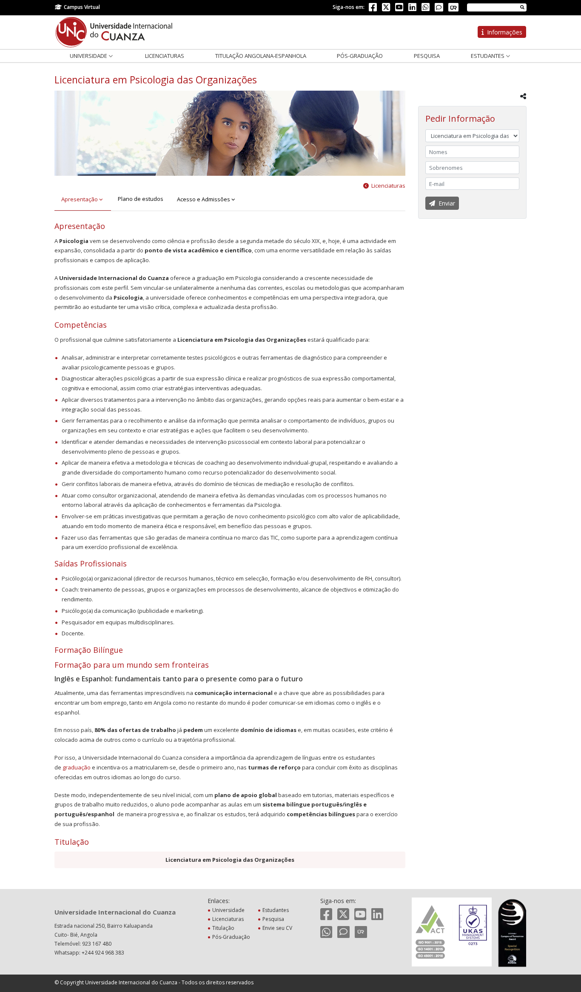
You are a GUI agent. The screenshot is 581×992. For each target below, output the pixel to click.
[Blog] (439, 7)
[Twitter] (386, 8)
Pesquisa (427, 56)
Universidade (89, 56)
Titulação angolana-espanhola (260, 56)
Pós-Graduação (360, 56)
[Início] (114, 31)
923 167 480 (96, 943)
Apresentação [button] (80, 199)
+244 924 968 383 (103, 952)
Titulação (223, 928)
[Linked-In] (412, 8)
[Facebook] (373, 8)
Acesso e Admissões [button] (204, 199)
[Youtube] (399, 8)
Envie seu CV (277, 928)
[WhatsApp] (426, 8)
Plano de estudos (140, 199)
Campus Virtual (82, 7)
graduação (77, 767)
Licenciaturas (164, 56)
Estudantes (488, 56)
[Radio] (453, 7)
